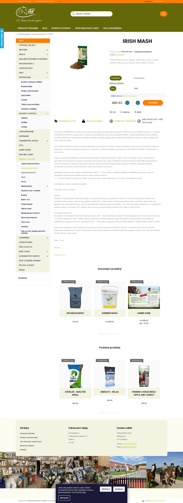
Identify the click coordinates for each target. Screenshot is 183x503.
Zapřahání (24, 136)
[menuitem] (28, 28)
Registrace (159, 1)
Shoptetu (162, 501)
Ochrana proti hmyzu (29, 256)
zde (84, 492)
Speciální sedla (26, 64)
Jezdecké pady (26, 68)
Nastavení (64, 498)
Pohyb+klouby (26, 204)
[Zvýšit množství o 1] (137, 102)
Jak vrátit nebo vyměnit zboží (31, 442)
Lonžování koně (26, 132)
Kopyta (24, 195)
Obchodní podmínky (25, 1)
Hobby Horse (25, 150)
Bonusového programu (130, 96)
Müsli (23, 177)
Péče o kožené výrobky (30, 261)
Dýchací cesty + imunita (30, 191)
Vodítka (24, 122)
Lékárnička (24, 238)
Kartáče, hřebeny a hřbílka (31, 82)
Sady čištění (26, 95)
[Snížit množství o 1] (127, 102)
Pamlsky (24, 227)
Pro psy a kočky (26, 265)
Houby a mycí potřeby (29, 91)
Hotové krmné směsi (29, 168)
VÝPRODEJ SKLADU (27, 45)
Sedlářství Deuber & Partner (33, 59)
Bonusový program (27, 446)
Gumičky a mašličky (29, 109)
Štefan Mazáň (154, 501)
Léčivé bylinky (25, 242)
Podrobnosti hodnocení (143, 52)
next (163, 307)
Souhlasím (119, 489)
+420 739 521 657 (130, 444)
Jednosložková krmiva (30, 164)
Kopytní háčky (26, 86)
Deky (21, 73)
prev (56, 307)
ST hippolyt (120, 55)
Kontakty (23, 450)
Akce (21, 41)
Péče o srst (24, 252)
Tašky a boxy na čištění (30, 104)
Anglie (22, 54)
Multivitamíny (26, 186)
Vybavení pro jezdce (28, 141)
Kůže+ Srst (25, 200)
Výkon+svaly (26, 209)
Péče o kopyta (25, 247)
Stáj (21, 145)
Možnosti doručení (117, 83)
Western (23, 50)
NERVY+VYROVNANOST (29, 218)
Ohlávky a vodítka (27, 113)
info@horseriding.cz (129, 447)
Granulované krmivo (28, 173)
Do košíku (152, 103)
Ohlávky (24, 118)
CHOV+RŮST (25, 222)
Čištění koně (25, 77)
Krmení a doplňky (27, 159)
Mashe (23, 182)
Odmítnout (105, 489)
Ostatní (24, 100)
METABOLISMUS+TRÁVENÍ (30, 213)
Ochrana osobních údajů (44, 1)
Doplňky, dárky (26, 155)
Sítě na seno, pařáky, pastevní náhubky (33, 232)
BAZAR (22, 270)
